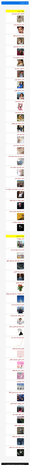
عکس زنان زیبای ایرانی (19, 25)
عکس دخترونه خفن (19, 178)
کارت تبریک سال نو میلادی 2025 (16, 392)
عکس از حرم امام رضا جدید (17, 305)
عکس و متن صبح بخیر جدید (17, 250)
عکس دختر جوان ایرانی (18, 47)
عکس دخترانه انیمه (19, 101)
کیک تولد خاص (20, 134)
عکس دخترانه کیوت (19, 112)
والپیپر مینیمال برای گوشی (18, 348)
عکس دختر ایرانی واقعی (18, 36)
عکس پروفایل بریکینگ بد (18, 222)
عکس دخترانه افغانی (19, 90)
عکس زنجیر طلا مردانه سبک (17, 338)
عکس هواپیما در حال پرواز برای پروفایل (15, 294)
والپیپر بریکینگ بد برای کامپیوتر (17, 200)
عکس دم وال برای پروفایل (18, 436)
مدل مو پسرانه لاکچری (19, 272)
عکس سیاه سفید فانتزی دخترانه (16, 327)
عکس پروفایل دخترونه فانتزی (17, 403)
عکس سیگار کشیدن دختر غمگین (16, 447)
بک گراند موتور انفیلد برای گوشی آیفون (15, 261)
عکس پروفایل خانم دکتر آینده (17, 316)
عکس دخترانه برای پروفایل (18, 123)
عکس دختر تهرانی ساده (18, 58)
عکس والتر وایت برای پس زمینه (16, 211)
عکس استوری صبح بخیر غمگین (17, 359)
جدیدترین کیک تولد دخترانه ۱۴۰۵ (16, 156)
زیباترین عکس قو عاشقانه (18, 370)
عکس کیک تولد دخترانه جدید (17, 167)
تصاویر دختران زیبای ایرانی (18, 14)
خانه (27, 3)
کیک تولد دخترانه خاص (18, 145)
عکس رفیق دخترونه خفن (18, 414)
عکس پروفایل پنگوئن (19, 425)
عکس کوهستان (20, 381)
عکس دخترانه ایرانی (19, 79)
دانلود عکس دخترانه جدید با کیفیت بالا (15, 189)
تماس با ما (22, 3)
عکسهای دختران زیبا (19, 69)
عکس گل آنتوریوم (20, 283)
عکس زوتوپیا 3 (20, 239)
